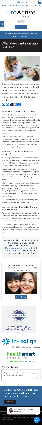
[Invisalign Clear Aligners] (21, 342)
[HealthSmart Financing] (21, 357)
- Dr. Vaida (35, 378)
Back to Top (5, 414)
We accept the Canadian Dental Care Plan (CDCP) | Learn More (21, 34)
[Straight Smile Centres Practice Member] (19, 319)
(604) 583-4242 (22, 2)
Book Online (21, 27)
